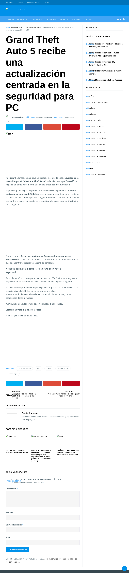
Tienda (46, 2)
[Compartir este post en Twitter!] (14, 127)
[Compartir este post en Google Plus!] (52, 127)
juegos (49, 368)
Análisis (92, 96)
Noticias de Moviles (97, 150)
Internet (37, 19)
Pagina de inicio (16, 27)
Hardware (51, 19)
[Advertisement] (27, 233)
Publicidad (9, 2)
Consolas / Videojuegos (17, 19)
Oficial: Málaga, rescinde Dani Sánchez (105, 80)
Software (77, 19)
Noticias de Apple (96, 126)
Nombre (10, 512)
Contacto (20, 2)
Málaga (92, 108)
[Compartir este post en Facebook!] (33, 127)
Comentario (12, 489)
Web (8, 537)
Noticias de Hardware (98, 138)
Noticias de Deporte (97, 132)
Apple (88, 19)
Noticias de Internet (97, 144)
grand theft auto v (24, 368)
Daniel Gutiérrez (18, 117)
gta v (38, 368)
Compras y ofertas (33, 2)
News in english (95, 120)
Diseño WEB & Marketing (119, 2)
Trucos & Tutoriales (97, 174)
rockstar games (63, 368)
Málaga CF (93, 114)
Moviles (64, 19)
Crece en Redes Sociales (122, 2)
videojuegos (13, 374)
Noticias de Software (97, 156)
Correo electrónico (14, 525)
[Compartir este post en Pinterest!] (71, 127)
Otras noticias (94, 162)
